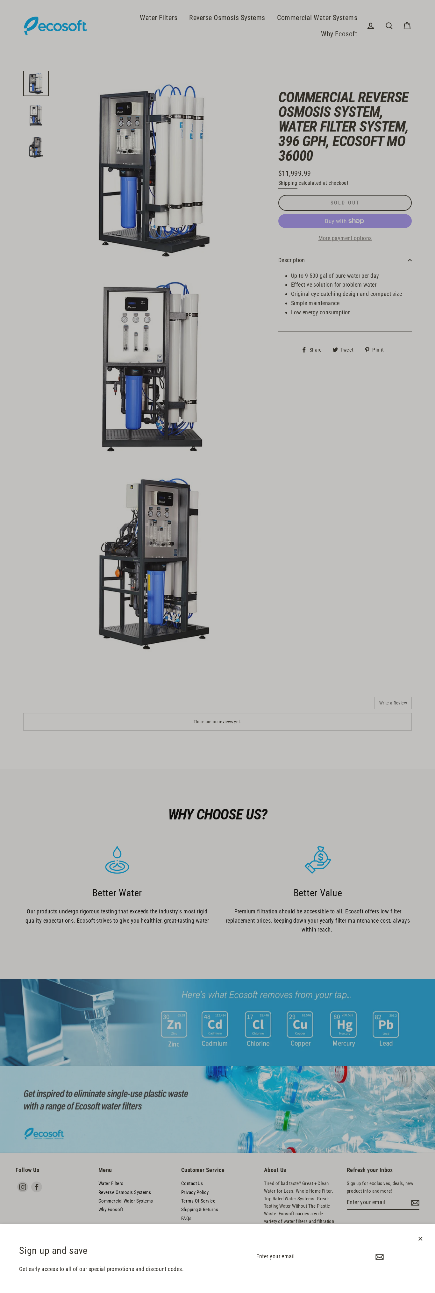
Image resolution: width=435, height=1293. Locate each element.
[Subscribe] (379, 1256)
